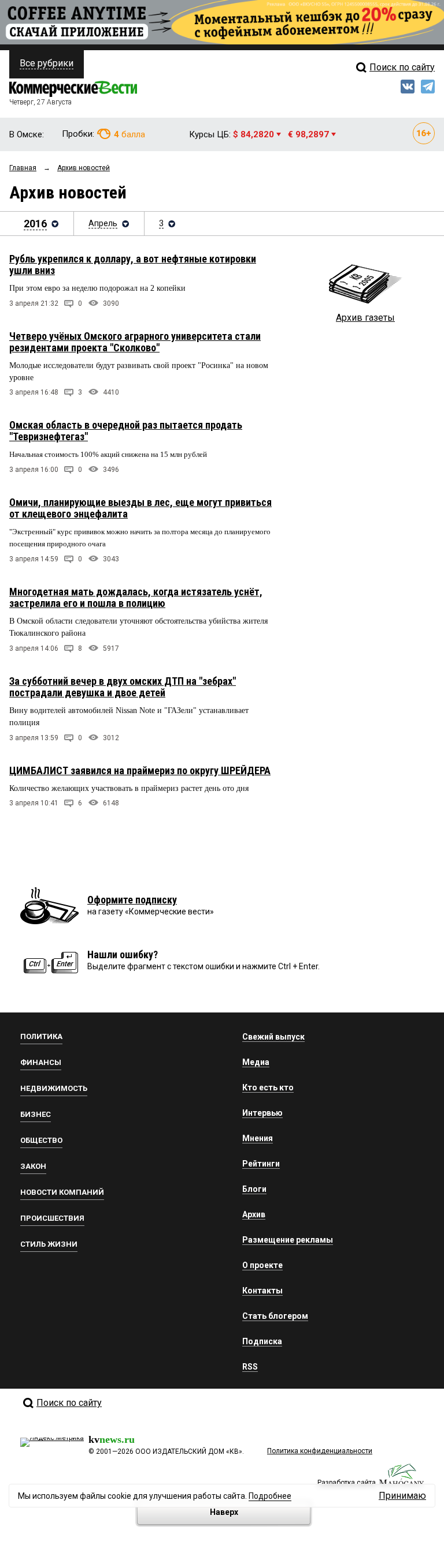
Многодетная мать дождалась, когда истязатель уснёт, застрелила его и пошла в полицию (135, 597)
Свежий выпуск (273, 1036)
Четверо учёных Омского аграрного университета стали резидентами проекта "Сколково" (135, 342)
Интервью (262, 1112)
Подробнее (270, 1496)
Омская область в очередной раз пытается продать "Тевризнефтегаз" (125, 430)
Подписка (262, 1341)
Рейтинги (261, 1163)
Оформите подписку (132, 900)
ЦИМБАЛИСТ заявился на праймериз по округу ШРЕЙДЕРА (140, 770)
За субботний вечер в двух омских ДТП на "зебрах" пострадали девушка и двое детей (122, 687)
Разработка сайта (346, 1483)
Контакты (262, 1290)
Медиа (255, 1062)
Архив (253, 1214)
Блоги (254, 1189)
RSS (250, 1366)
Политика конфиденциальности (319, 1451)
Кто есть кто (268, 1087)
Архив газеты (365, 317)
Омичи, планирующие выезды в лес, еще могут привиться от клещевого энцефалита (140, 508)
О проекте (262, 1265)
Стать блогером (275, 1316)
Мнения (257, 1138)
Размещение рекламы (287, 1239)
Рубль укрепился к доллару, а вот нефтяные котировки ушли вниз (132, 264)
